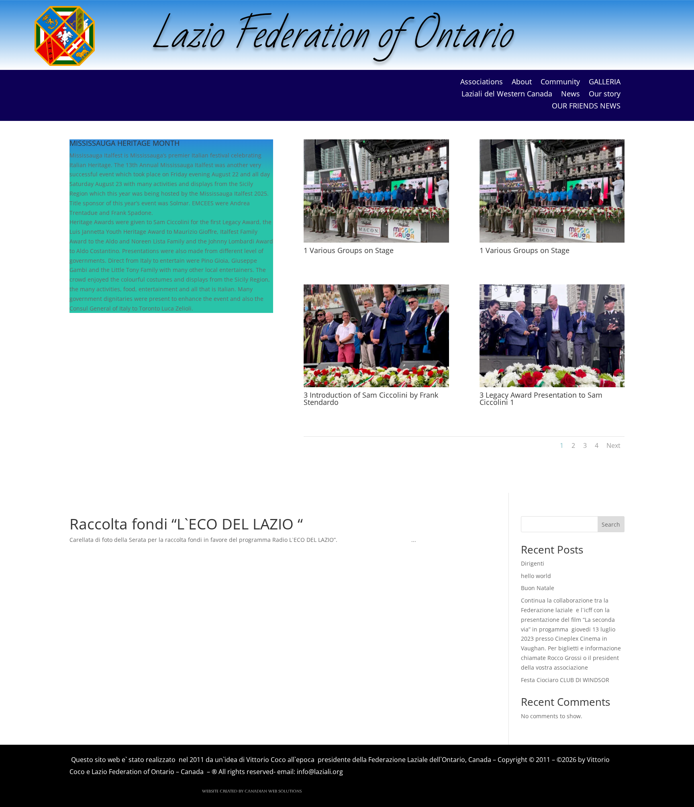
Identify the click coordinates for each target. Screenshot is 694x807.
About (522, 82)
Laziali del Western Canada (506, 94)
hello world (536, 576)
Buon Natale (537, 588)
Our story (605, 94)
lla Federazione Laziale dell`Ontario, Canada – (429, 759)
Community (560, 82)
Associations (481, 82)
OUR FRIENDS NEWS (586, 106)
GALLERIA (605, 82)
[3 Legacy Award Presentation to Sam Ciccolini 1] (552, 385)
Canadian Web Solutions (272, 791)
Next (613, 445)
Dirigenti (532, 563)
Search (611, 524)
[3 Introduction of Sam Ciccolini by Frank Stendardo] (376, 385)
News (570, 94)
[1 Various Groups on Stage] (376, 240)
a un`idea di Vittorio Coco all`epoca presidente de (285, 759)
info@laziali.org (320, 771)
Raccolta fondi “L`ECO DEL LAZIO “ (186, 523)
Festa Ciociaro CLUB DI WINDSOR (565, 680)
